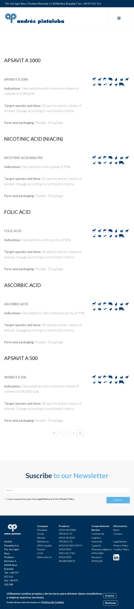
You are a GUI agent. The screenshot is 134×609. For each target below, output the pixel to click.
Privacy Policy (66, 498)
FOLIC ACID (17, 212)
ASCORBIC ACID (22, 285)
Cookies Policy (121, 549)
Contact (117, 533)
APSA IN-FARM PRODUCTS (67, 531)
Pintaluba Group (42, 531)
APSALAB (96, 560)
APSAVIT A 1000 (22, 60)
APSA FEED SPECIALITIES (67, 551)
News (116, 529)
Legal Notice (43, 498)
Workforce (43, 541)
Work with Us (44, 557)
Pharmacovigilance (101, 549)
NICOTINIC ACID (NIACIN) (33, 139)
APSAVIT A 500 (21, 358)
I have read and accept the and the (40, 498)
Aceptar (109, 595)
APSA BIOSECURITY (70, 545)
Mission (41, 537)
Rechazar (110, 603)
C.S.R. (40, 553)
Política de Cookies (52, 602)
